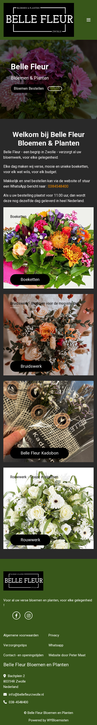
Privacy (53, 635)
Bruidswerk (31, 366)
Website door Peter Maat (66, 655)
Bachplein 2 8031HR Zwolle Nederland (14, 681)
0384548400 (58, 186)
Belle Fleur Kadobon (39, 453)
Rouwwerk (30, 539)
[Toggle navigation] (88, 19)
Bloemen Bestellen (29, 88)
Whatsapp (55, 645)
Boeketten (30, 279)
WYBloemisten (58, 720)
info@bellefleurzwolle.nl (26, 694)
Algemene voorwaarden (21, 635)
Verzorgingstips (15, 645)
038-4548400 (18, 702)
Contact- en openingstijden (23, 655)
